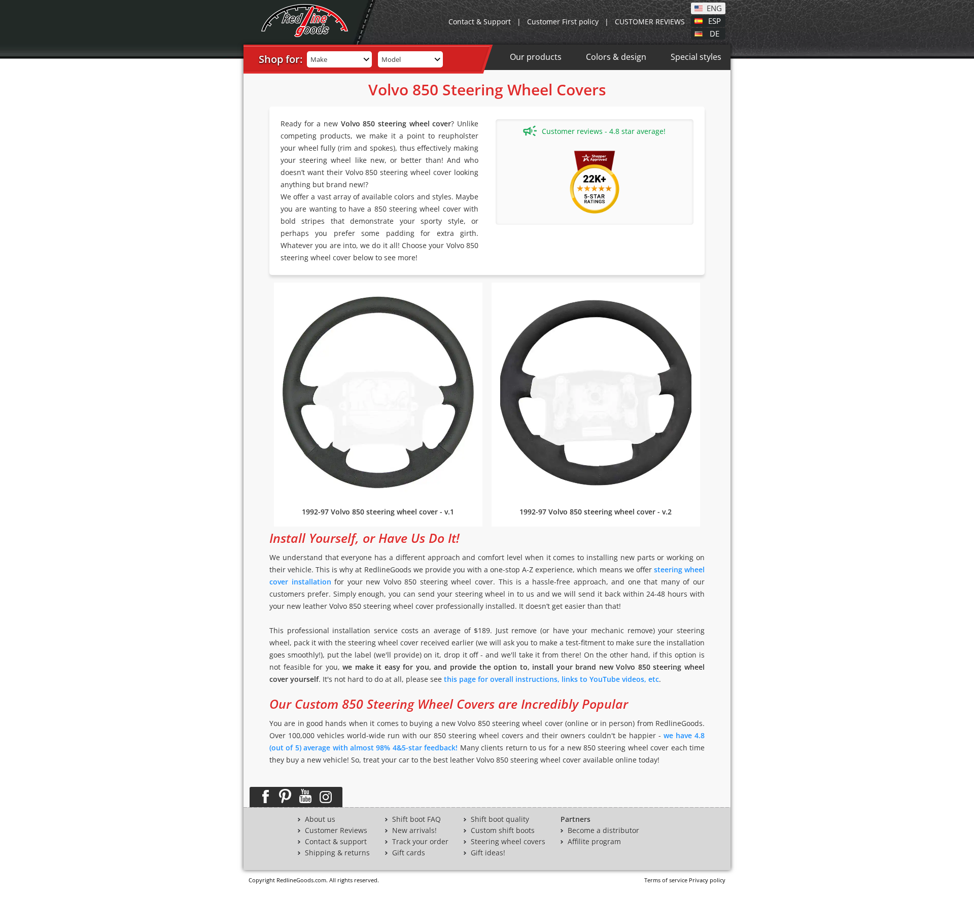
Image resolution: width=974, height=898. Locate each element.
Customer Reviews (336, 830)
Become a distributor (603, 830)
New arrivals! (414, 830)
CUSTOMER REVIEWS (650, 21)
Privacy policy (707, 880)
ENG (714, 7)
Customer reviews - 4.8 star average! (604, 131)
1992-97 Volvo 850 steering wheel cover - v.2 (595, 511)
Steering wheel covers (508, 841)
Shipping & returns (337, 852)
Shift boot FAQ (416, 819)
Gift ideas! (488, 852)
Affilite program (594, 841)
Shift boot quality (500, 819)
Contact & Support (479, 21)
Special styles (696, 56)
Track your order (420, 841)
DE (714, 33)
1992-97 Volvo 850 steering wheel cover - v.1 (378, 511)
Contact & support (336, 841)
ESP (714, 20)
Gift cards (408, 852)
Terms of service (665, 880)
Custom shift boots (503, 830)
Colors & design (616, 56)
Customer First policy (563, 21)
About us (320, 819)
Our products (536, 56)
